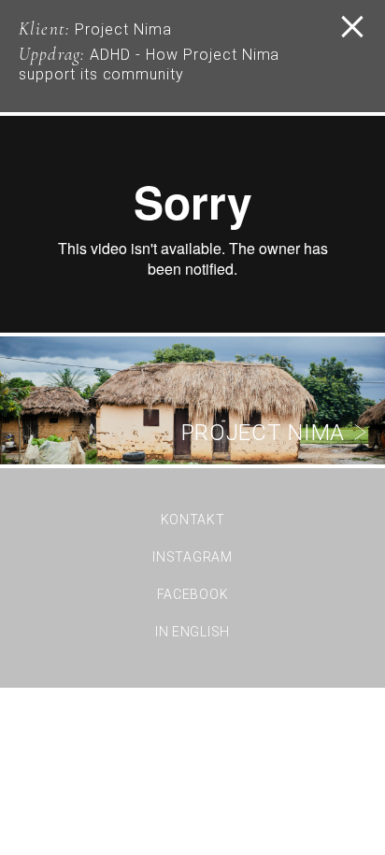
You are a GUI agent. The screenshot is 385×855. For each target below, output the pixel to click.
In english (192, 631)
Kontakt (193, 519)
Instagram (192, 556)
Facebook (193, 594)
